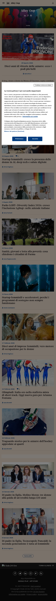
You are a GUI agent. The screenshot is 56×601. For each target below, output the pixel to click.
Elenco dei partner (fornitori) (14, 131)
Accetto (35, 139)
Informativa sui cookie (30, 116)
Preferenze (19, 139)
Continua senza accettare (43, 85)
